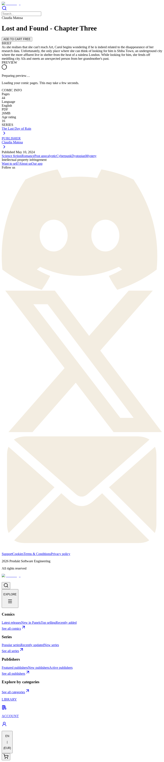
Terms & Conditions (37, 554)
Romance (28, 156)
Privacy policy (60, 554)
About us (25, 163)
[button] (82, 9)
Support (7, 554)
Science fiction (12, 156)
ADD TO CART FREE (17, 39)
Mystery (91, 156)
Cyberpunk (64, 156)
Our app (36, 163)
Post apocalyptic (45, 156)
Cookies (17, 554)
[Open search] (6, 585)
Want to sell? (10, 163)
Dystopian (78, 156)
